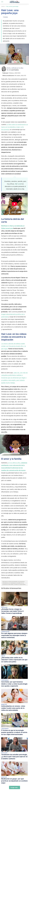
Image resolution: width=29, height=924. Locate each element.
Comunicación (5, 631)
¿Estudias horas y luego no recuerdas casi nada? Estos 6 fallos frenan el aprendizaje (12, 611)
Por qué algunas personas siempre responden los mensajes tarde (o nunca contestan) (14, 635)
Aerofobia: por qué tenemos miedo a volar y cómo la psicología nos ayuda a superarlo (14, 684)
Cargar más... (14, 787)
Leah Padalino (15, 70)
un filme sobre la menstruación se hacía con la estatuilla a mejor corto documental (14, 127)
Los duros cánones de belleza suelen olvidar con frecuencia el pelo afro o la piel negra (13, 346)
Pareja (3, 655)
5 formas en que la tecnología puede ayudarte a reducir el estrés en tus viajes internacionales (14, 732)
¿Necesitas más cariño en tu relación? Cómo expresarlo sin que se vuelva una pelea (14, 660)
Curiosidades (5, 680)
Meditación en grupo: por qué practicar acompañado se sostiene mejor (14, 781)
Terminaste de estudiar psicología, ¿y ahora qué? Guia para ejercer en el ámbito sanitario (14, 757)
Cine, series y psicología (12, 6)
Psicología (4, 607)
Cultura (3, 6)
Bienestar (4, 704)
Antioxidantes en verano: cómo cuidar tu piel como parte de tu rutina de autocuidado (13, 708)
